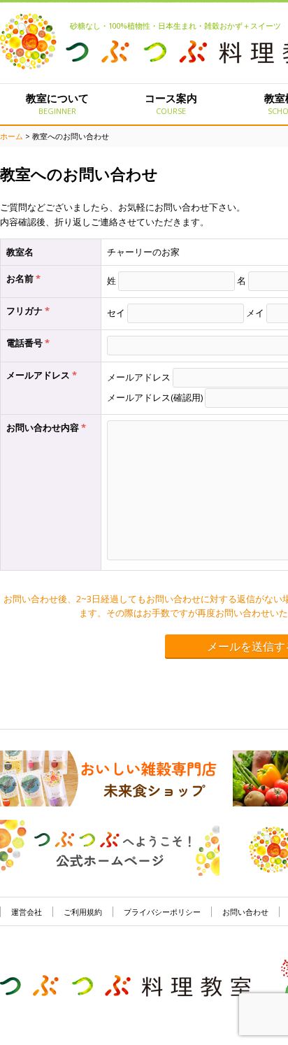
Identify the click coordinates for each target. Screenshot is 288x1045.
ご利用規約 (83, 912)
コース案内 (171, 103)
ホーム (11, 136)
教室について (57, 103)
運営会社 (26, 912)
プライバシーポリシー (162, 912)
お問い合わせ (245, 912)
